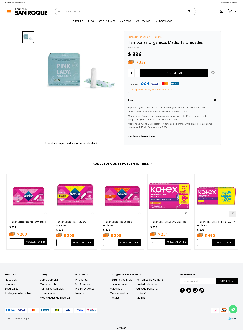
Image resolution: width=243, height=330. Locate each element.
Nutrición (142, 293)
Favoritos (80, 293)
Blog (91, 21)
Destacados (165, 21)
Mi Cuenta (81, 279)
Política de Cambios (52, 288)
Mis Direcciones (84, 288)
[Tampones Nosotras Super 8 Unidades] (122, 196)
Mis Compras (83, 284)
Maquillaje (116, 288)
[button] (192, 11)
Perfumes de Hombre (149, 279)
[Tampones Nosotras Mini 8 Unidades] (28, 196)
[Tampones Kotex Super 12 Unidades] (169, 196)
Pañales (115, 297)
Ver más (121, 328)
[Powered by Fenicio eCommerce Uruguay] (233, 318)
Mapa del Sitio (48, 284)
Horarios (145, 21)
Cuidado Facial (118, 284)
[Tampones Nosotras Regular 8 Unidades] (75, 196)
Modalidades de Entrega (55, 297)
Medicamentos (119, 293)
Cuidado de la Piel (147, 284)
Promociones (48, 293)
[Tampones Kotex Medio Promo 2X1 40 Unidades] (216, 196)
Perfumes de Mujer (122, 279)
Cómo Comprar (49, 279)
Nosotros (11, 279)
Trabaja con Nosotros (18, 293)
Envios (127, 21)
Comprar (176, 73)
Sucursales (109, 21)
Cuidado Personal (147, 288)
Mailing (79, 21)
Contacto (10, 284)
